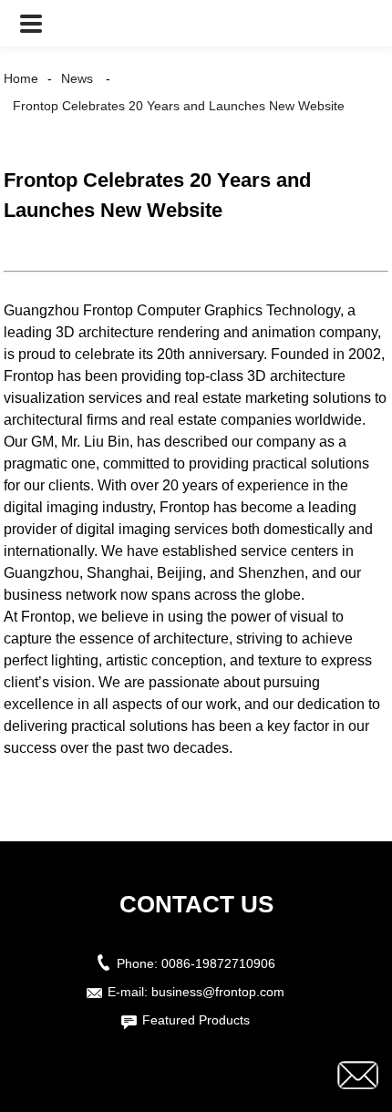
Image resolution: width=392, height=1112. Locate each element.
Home (21, 78)
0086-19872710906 (218, 963)
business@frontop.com (217, 991)
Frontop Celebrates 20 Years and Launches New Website (179, 105)
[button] (31, 23)
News (77, 78)
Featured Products (196, 1020)
